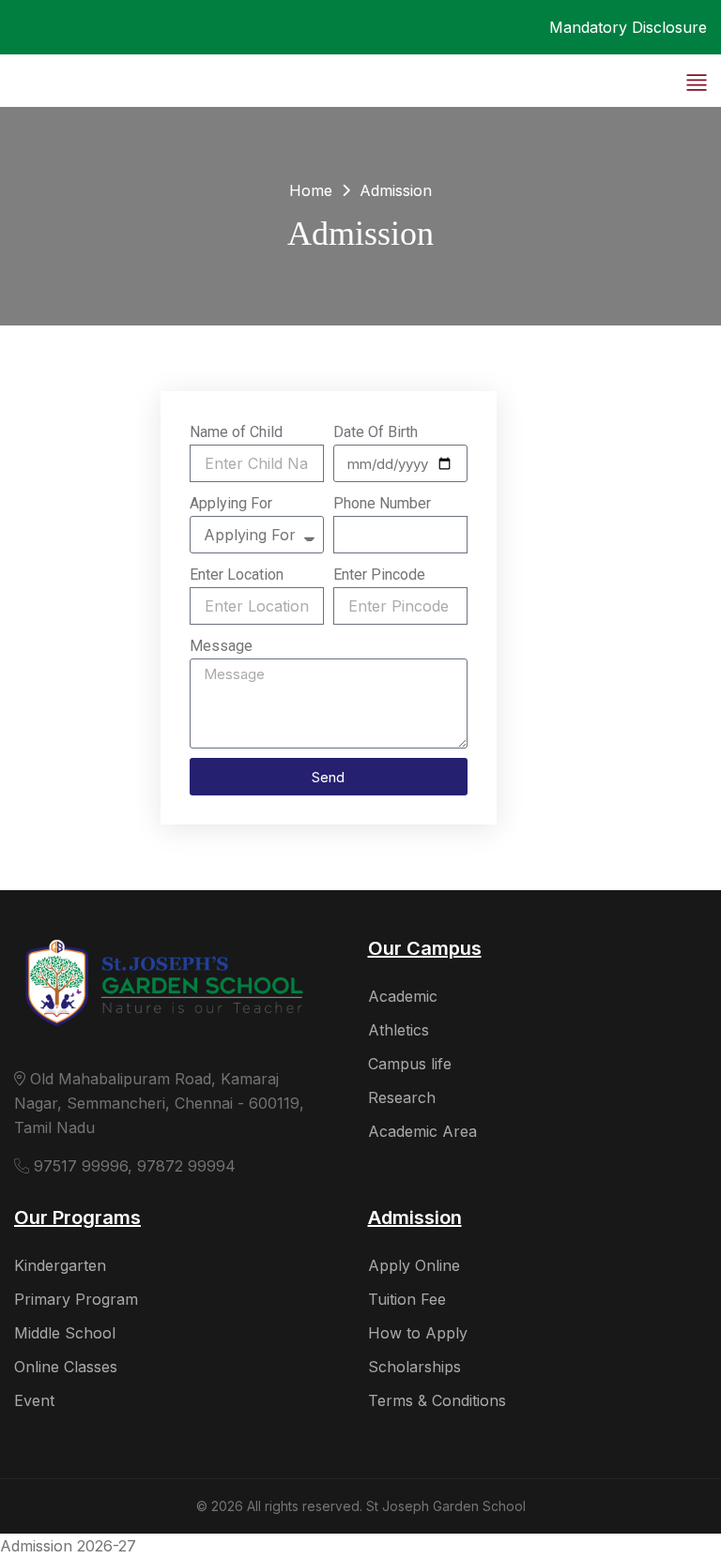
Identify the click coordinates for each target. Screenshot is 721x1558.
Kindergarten (60, 1265)
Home (310, 190)
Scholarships (414, 1366)
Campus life (410, 1063)
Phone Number (382, 503)
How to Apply (418, 1333)
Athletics (398, 1030)
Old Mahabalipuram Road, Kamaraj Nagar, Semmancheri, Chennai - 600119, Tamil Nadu (159, 1103)
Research (402, 1097)
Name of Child (236, 432)
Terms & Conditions (437, 1400)
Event (34, 1400)
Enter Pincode (379, 574)
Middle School (64, 1333)
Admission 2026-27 (68, 1545)
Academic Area (422, 1131)
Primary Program (76, 1299)
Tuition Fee (407, 1299)
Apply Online (414, 1265)
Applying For (231, 503)
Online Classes (65, 1366)
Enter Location (237, 574)
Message (221, 646)
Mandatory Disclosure (628, 27)
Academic (402, 996)
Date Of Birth (375, 432)
